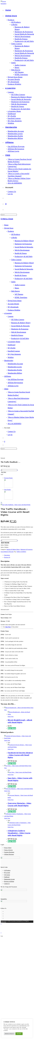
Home (6, 225)
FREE (6, 389)
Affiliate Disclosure (9, 854)
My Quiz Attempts (14, 354)
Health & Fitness (21, 253)
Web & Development (22, 250)
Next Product (7, 489)
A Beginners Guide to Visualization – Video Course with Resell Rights (19, 833)
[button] (1, 502)
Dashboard (11, 345)
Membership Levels (15, 367)
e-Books (14, 237)
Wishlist (11, 357)
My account (7, 872)
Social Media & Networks (24, 247)
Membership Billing (15, 373)
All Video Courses (17, 319)
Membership (8, 360)
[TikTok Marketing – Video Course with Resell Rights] (8, 499)
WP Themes (19, 294)
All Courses (7, 874)
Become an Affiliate (9, 881)
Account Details (13, 304)
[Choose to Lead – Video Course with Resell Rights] (8, 487)
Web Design (15, 291)
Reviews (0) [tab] (7, 557)
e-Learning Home (14, 341)
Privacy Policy (7, 847)
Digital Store (8, 228)
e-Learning (8, 313)
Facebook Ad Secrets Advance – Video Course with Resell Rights (20, 755)
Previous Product (8, 478)
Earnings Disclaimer (9, 852)
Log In (10, 435)
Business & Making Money (21, 323)
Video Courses (16, 259)
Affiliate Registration (15, 382)
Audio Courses (20, 285)
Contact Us (12, 431)
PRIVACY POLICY (9, 1033)
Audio (13, 282)
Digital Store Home (15, 300)
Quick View (11, 716)
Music (17, 288)
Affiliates (7, 376)
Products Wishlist (14, 310)
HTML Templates (21, 297)
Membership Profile (15, 370)
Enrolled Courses (14, 351)
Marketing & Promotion (23, 244)
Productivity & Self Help (23, 256)
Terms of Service (8, 850)
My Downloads (13, 307)
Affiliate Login (13, 386)
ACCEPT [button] (19, 1033)
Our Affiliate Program (15, 379)
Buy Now (3, 472)
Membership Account (15, 364)
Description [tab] (7, 555)
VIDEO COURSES (21, 551)
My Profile (11, 348)
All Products (15, 234)
